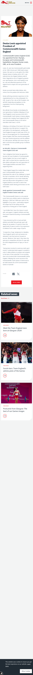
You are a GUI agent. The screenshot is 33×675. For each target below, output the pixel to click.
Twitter (18, 274)
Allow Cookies (26, 671)
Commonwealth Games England (8, 2)
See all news (16, 282)
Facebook (13, 274)
